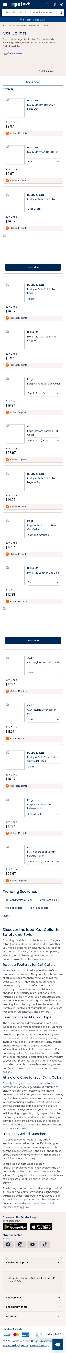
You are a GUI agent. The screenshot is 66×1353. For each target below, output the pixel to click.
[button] (33, 1262)
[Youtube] (32, 1244)
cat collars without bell (18, 900)
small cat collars (50, 900)
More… (6, 915)
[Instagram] (20, 1244)
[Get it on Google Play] (15, 1226)
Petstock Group (39, 1345)
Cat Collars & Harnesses (27, 25)
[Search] (60, 12)
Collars (46, 25)
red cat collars (13, 908)
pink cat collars (39, 908)
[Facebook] (8, 1244)
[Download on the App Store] (41, 1226)
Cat (9, 25)
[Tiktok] (44, 1244)
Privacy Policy (11, 1345)
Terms (24, 1345)
